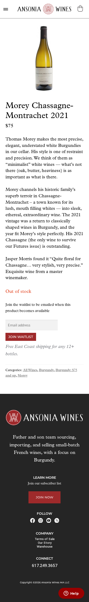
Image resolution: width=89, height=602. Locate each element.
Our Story (45, 543)
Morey (23, 376)
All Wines (30, 370)
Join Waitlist (20, 337)
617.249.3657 (44, 565)
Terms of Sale (45, 539)
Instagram (40, 520)
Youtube (48, 520)
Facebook (32, 520)
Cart (81, 8)
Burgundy (46, 370)
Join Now (44, 497)
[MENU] (5, 9)
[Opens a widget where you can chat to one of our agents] (71, 594)
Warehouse (44, 546)
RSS (56, 520)
